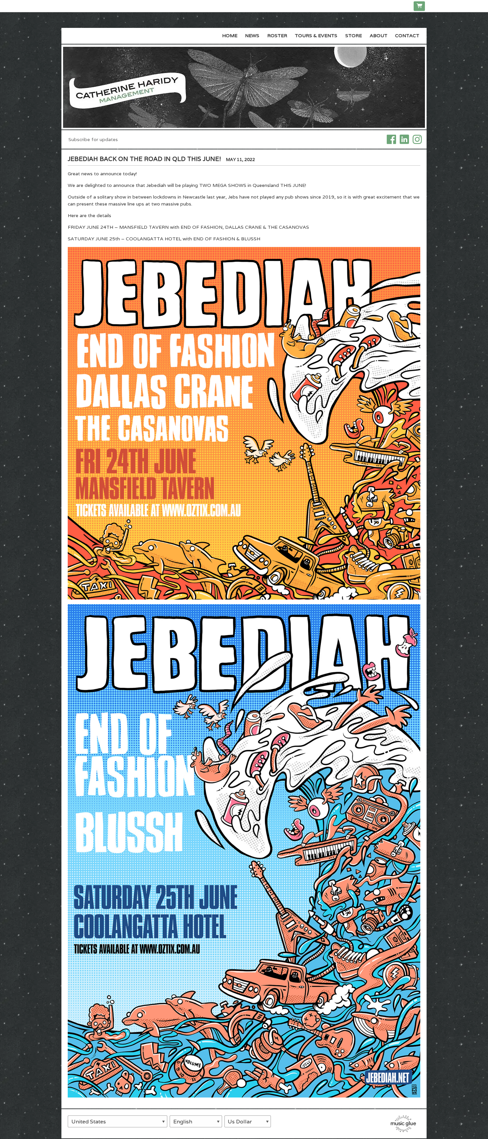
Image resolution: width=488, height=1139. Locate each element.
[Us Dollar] (247, 1121)
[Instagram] (417, 139)
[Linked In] (404, 139)
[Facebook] (391, 139)
